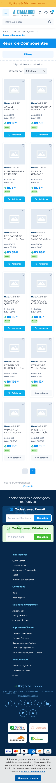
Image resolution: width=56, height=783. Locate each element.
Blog (14, 593)
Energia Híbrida (19, 615)
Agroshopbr (18, 611)
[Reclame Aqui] (38, 738)
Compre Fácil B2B (20, 620)
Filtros (28, 54)
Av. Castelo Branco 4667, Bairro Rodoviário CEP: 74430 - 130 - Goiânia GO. (29, 692)
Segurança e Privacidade (24, 570)
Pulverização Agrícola (24, 31)
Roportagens (18, 598)
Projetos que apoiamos (23, 580)
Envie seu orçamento (22, 665)
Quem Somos (18, 561)
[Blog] (23, 713)
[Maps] (33, 713)
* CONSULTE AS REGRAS (37, 3)
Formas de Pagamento (23, 648)
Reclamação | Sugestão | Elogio (27, 652)
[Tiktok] (38, 703)
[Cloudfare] (17, 738)
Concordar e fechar (28, 778)
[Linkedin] (47, 703)
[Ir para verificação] (40, 13)
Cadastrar (42, 518)
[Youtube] (28, 703)
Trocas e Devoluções (22, 633)
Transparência (19, 565)
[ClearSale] (38, 727)
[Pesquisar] (50, 22)
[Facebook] (8, 703)
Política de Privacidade (33, 771)
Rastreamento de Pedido (24, 643)
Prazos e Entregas (20, 638)
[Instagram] (18, 703)
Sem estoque (41, 393)
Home (5, 31)
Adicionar (16, 134)
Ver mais (28, 486)
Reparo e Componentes (13, 35)
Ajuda (15, 675)
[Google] (17, 727)
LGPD (15, 575)
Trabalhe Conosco (21, 670)
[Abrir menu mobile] (5, 12)
